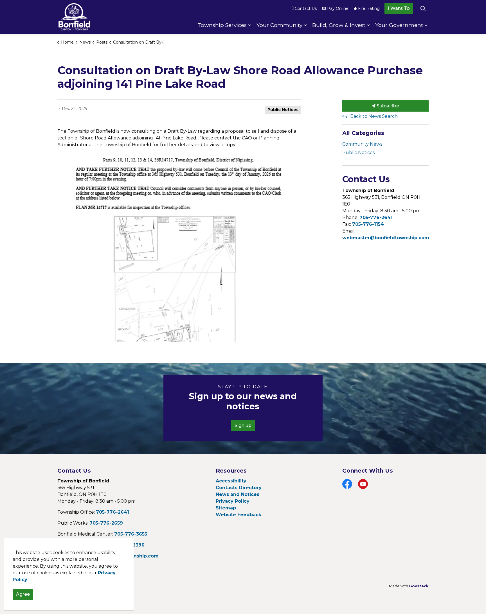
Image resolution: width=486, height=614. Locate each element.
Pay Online (337, 8)
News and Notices (237, 494)
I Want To (399, 8)
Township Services (222, 25)
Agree (23, 594)
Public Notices (282, 109)
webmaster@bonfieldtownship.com (385, 237)
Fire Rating (369, 8)
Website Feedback (238, 514)
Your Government (399, 25)
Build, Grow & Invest (338, 25)
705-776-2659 (106, 523)
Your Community (279, 25)
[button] (179, 250)
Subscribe (387, 106)
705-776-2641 (376, 217)
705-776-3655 (130, 534)
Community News (362, 144)
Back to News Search (374, 116)
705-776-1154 (368, 224)
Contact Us (306, 8)
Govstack (419, 586)
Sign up (243, 425)
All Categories (363, 133)
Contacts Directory (239, 487)
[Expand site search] (423, 8)
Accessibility (231, 481)
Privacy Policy (232, 501)
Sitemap (226, 508)
